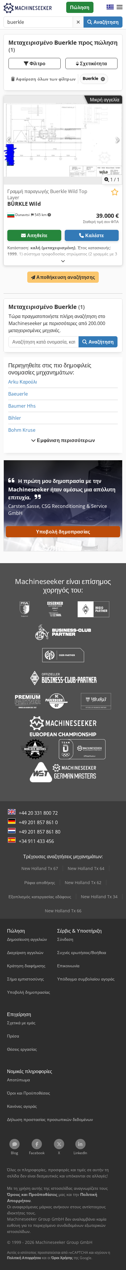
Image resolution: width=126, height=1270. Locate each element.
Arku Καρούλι (22, 382)
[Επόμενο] (117, 140)
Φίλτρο (36, 63)
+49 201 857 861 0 (38, 822)
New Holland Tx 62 (83, 882)
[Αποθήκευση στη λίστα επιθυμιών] (115, 192)
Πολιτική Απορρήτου (24, 1257)
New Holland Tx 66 (63, 910)
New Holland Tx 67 (39, 868)
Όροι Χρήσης (62, 1257)
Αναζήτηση (105, 22)
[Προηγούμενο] (9, 140)
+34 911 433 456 (36, 841)
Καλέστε (94, 235)
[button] (119, 7)
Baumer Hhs (22, 406)
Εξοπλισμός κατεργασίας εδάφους (39, 896)
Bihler (14, 418)
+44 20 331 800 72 (38, 813)
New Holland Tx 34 (99, 896)
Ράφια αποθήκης (39, 882)
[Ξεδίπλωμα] (63, 260)
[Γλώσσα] (110, 7)
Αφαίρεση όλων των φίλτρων (45, 79)
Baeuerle (18, 394)
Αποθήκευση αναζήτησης (65, 277)
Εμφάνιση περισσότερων (65, 440)
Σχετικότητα (93, 63)
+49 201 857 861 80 (39, 832)
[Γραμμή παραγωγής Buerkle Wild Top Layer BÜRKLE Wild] (63, 140)
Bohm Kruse (21, 430)
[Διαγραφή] (78, 22)
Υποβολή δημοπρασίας (63, 531)
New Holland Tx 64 (86, 868)
